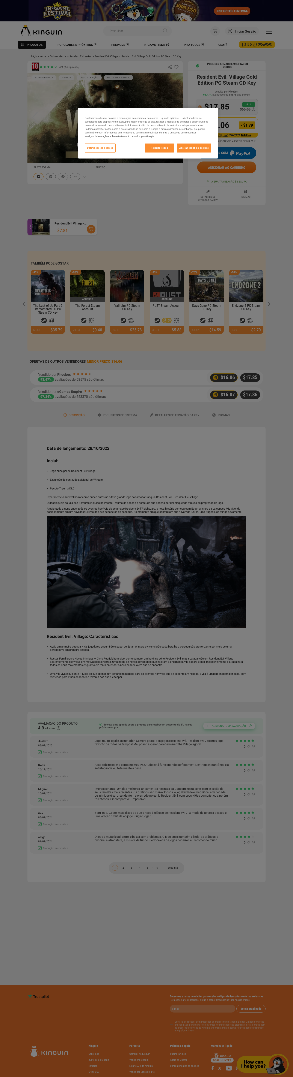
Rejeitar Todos (159, 147)
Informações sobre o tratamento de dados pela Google (124, 136)
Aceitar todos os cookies (194, 147)
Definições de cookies (100, 147)
